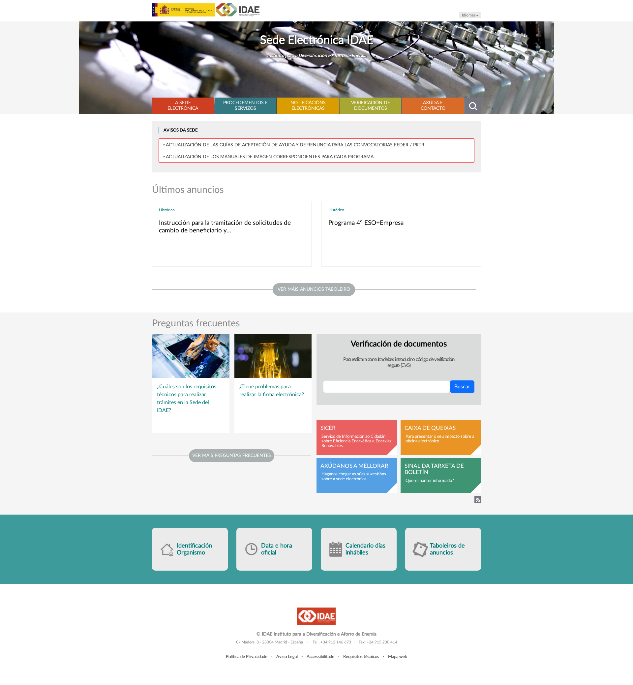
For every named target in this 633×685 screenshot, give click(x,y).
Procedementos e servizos (245, 106)
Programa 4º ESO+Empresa (366, 223)
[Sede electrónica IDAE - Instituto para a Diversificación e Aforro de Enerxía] (316, 89)
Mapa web (397, 656)
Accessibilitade (320, 656)
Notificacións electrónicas (308, 106)
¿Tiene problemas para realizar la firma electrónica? (271, 390)
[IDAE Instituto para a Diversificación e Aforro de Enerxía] (316, 616)
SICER (328, 428)
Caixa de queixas (430, 428)
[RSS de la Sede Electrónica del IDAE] (477, 499)
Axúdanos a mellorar (354, 466)
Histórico (167, 210)
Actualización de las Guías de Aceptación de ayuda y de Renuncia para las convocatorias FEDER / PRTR (295, 144)
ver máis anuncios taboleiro (314, 289)
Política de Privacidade (246, 656)
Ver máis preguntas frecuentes (231, 455)
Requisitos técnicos (361, 656)
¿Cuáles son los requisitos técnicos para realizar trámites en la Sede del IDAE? (186, 398)
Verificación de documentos (370, 106)
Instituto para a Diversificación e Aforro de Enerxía (316, 55)
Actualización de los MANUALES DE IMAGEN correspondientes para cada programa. (270, 156)
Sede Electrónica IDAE (316, 40)
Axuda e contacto (433, 106)
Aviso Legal (287, 656)
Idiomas (469, 15)
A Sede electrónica (182, 106)
